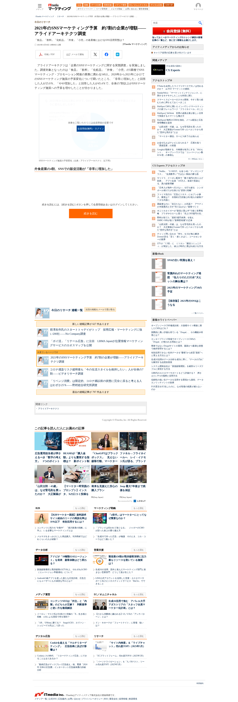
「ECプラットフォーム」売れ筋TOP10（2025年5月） (120, 656)
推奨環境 (133, 699)
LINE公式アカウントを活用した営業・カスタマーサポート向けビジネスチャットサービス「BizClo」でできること (120, 581)
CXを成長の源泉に (174, 66)
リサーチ (99, 636)
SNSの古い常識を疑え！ (181, 260)
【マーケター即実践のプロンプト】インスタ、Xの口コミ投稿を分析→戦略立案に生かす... (76, 490)
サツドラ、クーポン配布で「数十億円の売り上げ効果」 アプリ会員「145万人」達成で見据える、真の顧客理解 (180, 181)
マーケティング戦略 (105, 508)
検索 (200, 22)
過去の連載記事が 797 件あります (90, 392)
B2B (38, 508)
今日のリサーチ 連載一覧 (67, 310)
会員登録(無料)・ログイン (91, 128)
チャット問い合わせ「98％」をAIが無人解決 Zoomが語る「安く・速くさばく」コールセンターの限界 (179, 237)
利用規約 (200, 683)
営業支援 (99, 550)
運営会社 (113, 699)
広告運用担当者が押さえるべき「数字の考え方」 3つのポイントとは (48, 457)
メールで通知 (77, 54)
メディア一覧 (40, 699)
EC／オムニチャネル (105, 594)
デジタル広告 (43, 636)
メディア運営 (43, 594)
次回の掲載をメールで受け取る (100, 309)
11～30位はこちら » (196, 159)
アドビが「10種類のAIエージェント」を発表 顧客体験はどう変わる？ (68, 560)
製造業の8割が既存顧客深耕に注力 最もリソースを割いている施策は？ (129, 560)
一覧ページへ (198, 313)
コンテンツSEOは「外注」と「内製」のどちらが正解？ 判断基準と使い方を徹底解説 (68, 604)
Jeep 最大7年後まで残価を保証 (132, 488)
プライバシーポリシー (92, 699)
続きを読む (91, 213)
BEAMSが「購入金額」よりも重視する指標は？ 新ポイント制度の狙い (76, 457)
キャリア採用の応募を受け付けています (172, 52)
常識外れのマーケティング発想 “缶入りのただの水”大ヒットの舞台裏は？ (184, 277)
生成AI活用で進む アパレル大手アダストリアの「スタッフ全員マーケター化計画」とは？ (127, 604)
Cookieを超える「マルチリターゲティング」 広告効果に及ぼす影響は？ (68, 646)
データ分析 (42, 550)
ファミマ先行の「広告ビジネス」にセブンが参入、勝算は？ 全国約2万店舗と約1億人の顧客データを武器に (180, 197)
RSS (106, 699)
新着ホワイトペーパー (164, 320)
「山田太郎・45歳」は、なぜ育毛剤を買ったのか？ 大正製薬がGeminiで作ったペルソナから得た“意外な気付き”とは (180, 130)
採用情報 (123, 699)
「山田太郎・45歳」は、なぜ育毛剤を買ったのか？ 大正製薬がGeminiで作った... (48, 490)
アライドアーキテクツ (48, 408)
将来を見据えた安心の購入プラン (104, 488)
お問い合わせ (74, 699)
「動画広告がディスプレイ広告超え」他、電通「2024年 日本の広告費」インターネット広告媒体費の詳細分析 (62, 667)
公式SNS (52, 699)
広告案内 (62, 699)
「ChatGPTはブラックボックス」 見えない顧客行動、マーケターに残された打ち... (104, 457)
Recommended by (125, 501)
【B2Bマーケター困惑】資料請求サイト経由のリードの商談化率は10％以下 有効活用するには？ (68, 518)
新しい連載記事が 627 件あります (90, 324)
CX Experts (173, 70)
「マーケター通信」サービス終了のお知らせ (178, 136)
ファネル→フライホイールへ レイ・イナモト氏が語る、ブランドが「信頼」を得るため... (133, 457)
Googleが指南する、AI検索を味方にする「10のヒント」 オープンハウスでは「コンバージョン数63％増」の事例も (180, 152)
